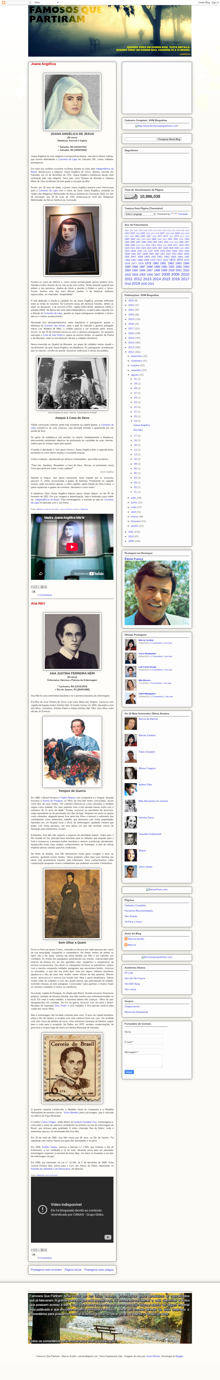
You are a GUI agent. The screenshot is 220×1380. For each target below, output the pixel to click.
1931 (182, 248)
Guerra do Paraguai (53, 800)
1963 (173, 256)
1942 (174, 251)
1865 (142, 236)
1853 (182, 233)
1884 (143, 239)
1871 (159, 236)
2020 (144, 283)
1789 (164, 230)
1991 (171, 266)
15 (136, 445)
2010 (185, 274)
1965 (186, 257)
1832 (148, 233)
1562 (127, 230)
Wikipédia (84, 509)
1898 (143, 242)
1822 (127, 233)
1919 (186, 245)
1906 (181, 242)
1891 (170, 239)
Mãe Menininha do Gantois (153, 801)
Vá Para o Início (133, 921)
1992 (179, 266)
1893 (181, 239)
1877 (182, 236)
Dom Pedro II (62, 1005)
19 (136, 421)
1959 (147, 256)
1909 (132, 245)
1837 (162, 233)
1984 (186, 263)
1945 (127, 253)
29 (136, 383)
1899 (149, 242)
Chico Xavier (145, 866)
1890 (164, 239)
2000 (171, 270)
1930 (176, 248)
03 (136, 482)
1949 (151, 254)
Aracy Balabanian (147, 653)
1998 (157, 270)
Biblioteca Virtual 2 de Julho (48, 509)
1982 (171, 263)
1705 (150, 230)
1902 (166, 242)
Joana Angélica (43, 64)
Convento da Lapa (67, 159)
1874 (171, 236)
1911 (143, 245)
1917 (175, 245)
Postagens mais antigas (99, 1269)
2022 (131, 305)
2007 (157, 274)
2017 (185, 279)
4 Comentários (156, 643)
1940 (168, 251)
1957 (133, 256)
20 (136, 416)
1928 (165, 248)
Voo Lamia (130, 989)
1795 (178, 230)
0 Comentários (45, 1258)
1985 (128, 266)
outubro (135, 365)
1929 (171, 248)
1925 (154, 248)
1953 (174, 254)
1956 (127, 257)
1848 (172, 233)
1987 (142, 266)
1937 (150, 251)
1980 (155, 263)
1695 (145, 230)
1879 (187, 236)
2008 (166, 274)
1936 (145, 251)
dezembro (137, 356)
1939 (162, 251)
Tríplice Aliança (67, 797)
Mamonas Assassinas (136, 1012)
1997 (149, 270)
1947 (139, 254)
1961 (160, 256)
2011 (129, 279)
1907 (186, 242)
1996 (142, 270)
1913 (153, 245)
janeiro (135, 525)
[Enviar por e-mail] (32, 587)
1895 (127, 242)
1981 (163, 263)
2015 (166, 279)
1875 (176, 236)
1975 (186, 260)
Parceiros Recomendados (139, 910)
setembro (136, 370)
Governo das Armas (55, 325)
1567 (131, 230)
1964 (180, 256)
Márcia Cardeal (146, 640)
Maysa (142, 850)
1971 (159, 260)
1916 (169, 245)
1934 (133, 251)
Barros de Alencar (148, 718)
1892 (175, 239)
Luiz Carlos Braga (147, 667)
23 (136, 402)
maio (134, 507)
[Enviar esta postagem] (33, 591)
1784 (159, 230)
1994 (128, 270)
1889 (159, 239)
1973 (172, 260)
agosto (135, 374)
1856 (187, 233)
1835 (157, 233)
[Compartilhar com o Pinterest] (45, 587)
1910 (138, 245)
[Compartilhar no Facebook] (42, 587)
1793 (173, 230)
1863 (137, 236)
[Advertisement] (157, 87)
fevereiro (136, 521)
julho (134, 497)
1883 (138, 239)
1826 (138, 233)
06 (136, 468)
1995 (135, 270)
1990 (164, 266)
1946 (133, 254)
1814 (187, 230)
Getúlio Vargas (49, 1147)
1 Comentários (45, 595)
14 (136, 449)
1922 (138, 248)
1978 (141, 263)
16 (136, 440)
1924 (149, 248)
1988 (149, 266)
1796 (182, 230)
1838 (168, 233)
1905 (176, 242)
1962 (166, 256)
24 (136, 397)
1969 (146, 260)
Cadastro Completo (135, 905)
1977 (134, 263)
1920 (127, 248)
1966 (127, 260)
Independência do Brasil (47, 499)
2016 (176, 279)
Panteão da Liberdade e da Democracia (50, 1169)
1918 (181, 245)
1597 (136, 230)
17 (136, 435)
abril (133, 512)
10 (136, 459)
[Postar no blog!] (35, 587)
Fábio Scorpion (147, 751)
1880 (127, 239)
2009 (175, 274)
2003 (128, 274)
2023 (131, 300)
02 (136, 487)
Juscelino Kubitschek (150, 834)
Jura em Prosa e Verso (69, 509)
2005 (142, 274)
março (135, 516)
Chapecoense (132, 1006)
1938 (156, 251)
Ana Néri (38, 603)
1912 (148, 245)
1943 (180, 251)
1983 (178, 263)
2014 (157, 279)
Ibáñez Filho (145, 784)
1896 (132, 242)
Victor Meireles (71, 1112)
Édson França (134, 558)
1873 (165, 236)
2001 (179, 270)
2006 (150, 274)
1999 (164, 270)
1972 (165, 260)
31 (136, 379)
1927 (160, 248)
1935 (139, 251)
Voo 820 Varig (132, 983)
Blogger (179, 1356)
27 (136, 393)
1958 (140, 256)
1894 (186, 239)
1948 (145, 253)
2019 (136, 283)
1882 (132, 239)
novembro (137, 360)
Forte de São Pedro (53, 335)
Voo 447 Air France (135, 978)
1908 (127, 245)
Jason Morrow (153, 1356)
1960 (153, 257)
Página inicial (73, 1269)
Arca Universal (51, 1175)
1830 (142, 233)
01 (136, 491)
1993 (186, 266)
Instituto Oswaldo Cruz (85, 1122)
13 (136, 454)
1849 (177, 233)
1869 (154, 236)
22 (136, 407)
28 (136, 388)
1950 (157, 254)
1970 (153, 260)
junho (134, 502)
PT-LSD (129, 973)
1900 (154, 242)
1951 (162, 254)
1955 (186, 253)
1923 (143, 248)
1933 (127, 251)
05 (136, 473)
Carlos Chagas (48, 1122)
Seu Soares (131, 916)
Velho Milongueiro (147, 694)
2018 (128, 283)
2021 (151, 283)
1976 (127, 263)
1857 (127, 236)
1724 (154, 230)
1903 (171, 242)
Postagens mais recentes (46, 1269)
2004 (135, 274)
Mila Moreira (145, 680)
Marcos (132, 944)
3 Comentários (157, 696)
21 (136, 411)
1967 (133, 260)
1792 (168, 230)
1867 (148, 236)
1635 (141, 230)
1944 (186, 251)
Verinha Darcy (146, 817)
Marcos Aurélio (136, 938)
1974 (180, 260)
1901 (160, 242)
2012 (138, 279)
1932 (186, 248)
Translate (183, 214)
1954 (180, 253)
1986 (135, 266)
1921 (132, 248)
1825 (132, 233)
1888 (153, 239)
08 (136, 463)
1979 (148, 263)
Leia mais (168, 643)
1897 (138, 242)
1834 (153, 233)
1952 (168, 254)
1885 (148, 239)
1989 (157, 266)
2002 (186, 270)
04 (136, 477)
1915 (165, 245)
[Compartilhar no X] (39, 587)
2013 (147, 279)
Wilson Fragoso (147, 768)
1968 (140, 260)
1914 (159, 245)
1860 (132, 236)
